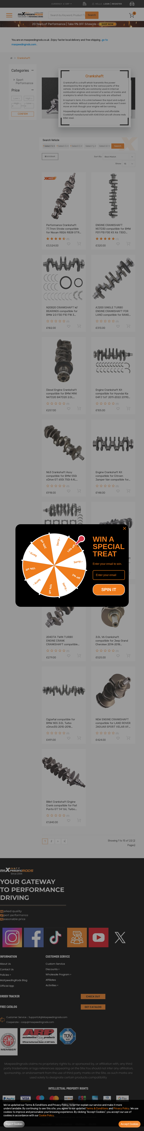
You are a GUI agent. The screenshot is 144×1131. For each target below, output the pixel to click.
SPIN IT (108, 589)
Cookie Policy (46, 1115)
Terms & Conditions (97, 1108)
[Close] (124, 528)
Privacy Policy (121, 1108)
